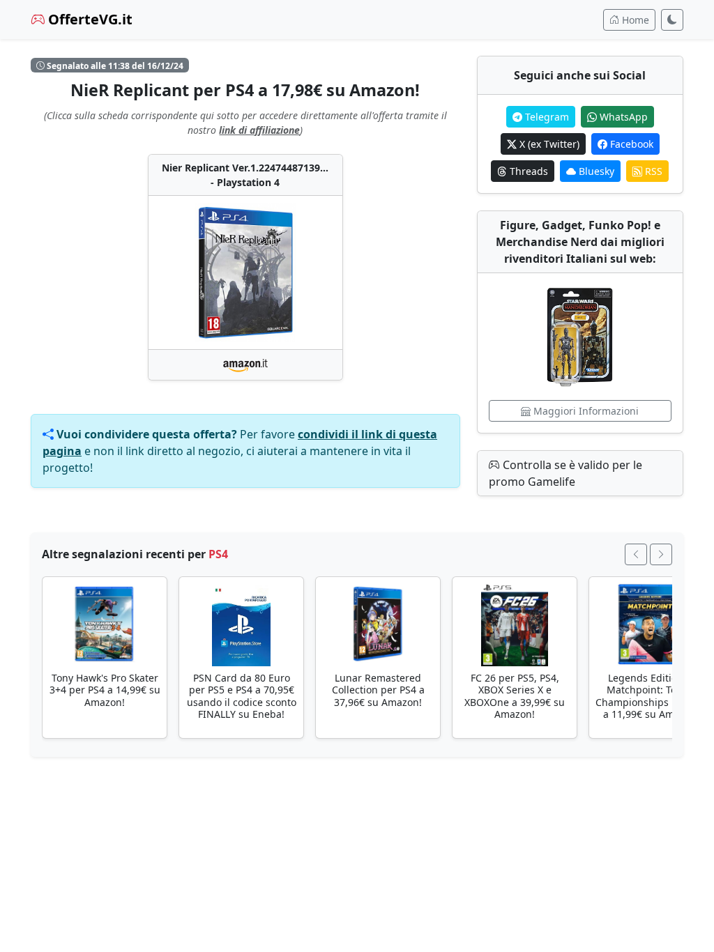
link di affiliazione (259, 130)
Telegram (545, 116)
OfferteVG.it (88, 19)
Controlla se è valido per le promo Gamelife (565, 473)
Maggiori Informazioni (585, 410)
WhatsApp (622, 116)
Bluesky (595, 171)
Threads (527, 171)
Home (634, 19)
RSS (652, 171)
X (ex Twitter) (548, 144)
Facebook (630, 144)
